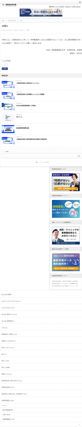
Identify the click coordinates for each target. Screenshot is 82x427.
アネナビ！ (5, 327)
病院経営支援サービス (8, 387)
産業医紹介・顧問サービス (9, 334)
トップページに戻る (43, 162)
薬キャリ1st (5, 360)
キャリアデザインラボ (8, 307)
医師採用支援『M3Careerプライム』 (12, 380)
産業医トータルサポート (9, 340)
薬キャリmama (6, 367)
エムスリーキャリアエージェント (11, 301)
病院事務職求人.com (8, 400)
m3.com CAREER (6, 294)
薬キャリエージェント (8, 347)
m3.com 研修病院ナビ (8, 321)
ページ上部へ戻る (79, 424)
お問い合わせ (6, 414)
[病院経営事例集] (9, 5)
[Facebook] (5, 65)
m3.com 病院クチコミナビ (9, 314)
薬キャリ (4, 354)
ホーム (5, 405)
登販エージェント (7, 374)
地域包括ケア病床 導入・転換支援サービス (14, 394)
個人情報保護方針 (8, 410)
